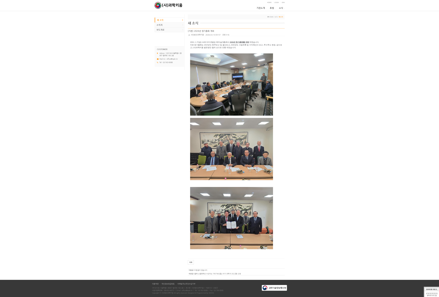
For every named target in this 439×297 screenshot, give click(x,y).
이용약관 (155, 284)
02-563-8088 (168, 62)
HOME (269, 2)
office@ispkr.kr (172, 59)
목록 (190, 262)
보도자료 (160, 29)
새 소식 (160, 20)
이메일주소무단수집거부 (186, 284)
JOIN (283, 2)
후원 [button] (272, 8)
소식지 (159, 25)
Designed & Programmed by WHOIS (201, 293)
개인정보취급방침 (167, 284)
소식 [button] (281, 8)
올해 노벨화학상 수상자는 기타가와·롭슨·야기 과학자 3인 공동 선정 (218, 274)
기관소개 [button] (261, 8)
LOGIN (276, 2)
